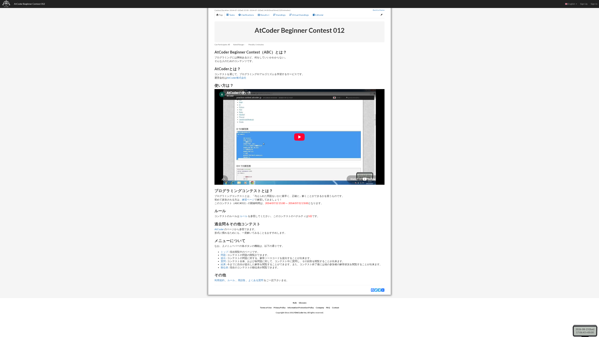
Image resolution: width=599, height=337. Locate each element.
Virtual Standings (300, 15)
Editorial (319, 15)
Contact (335, 307)
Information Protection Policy (300, 307)
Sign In (594, 3)
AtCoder (219, 229)
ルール (243, 216)
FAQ (328, 307)
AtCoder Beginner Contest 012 (29, 3)
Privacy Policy (279, 307)
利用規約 (219, 280)
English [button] (571, 3)
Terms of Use (266, 307)
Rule (295, 303)
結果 (223, 264)
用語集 (241, 280)
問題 (223, 254)
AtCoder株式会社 (236, 77)
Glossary (302, 303)
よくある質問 (255, 280)
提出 (223, 257)
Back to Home (379, 10)
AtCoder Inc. (301, 312)
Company (320, 307)
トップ (224, 251)
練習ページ (248, 199)
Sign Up (584, 3)
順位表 (224, 267)
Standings (280, 15)
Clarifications (247, 15)
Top (220, 15)
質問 (223, 261)
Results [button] (264, 15)
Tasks (232, 15)
